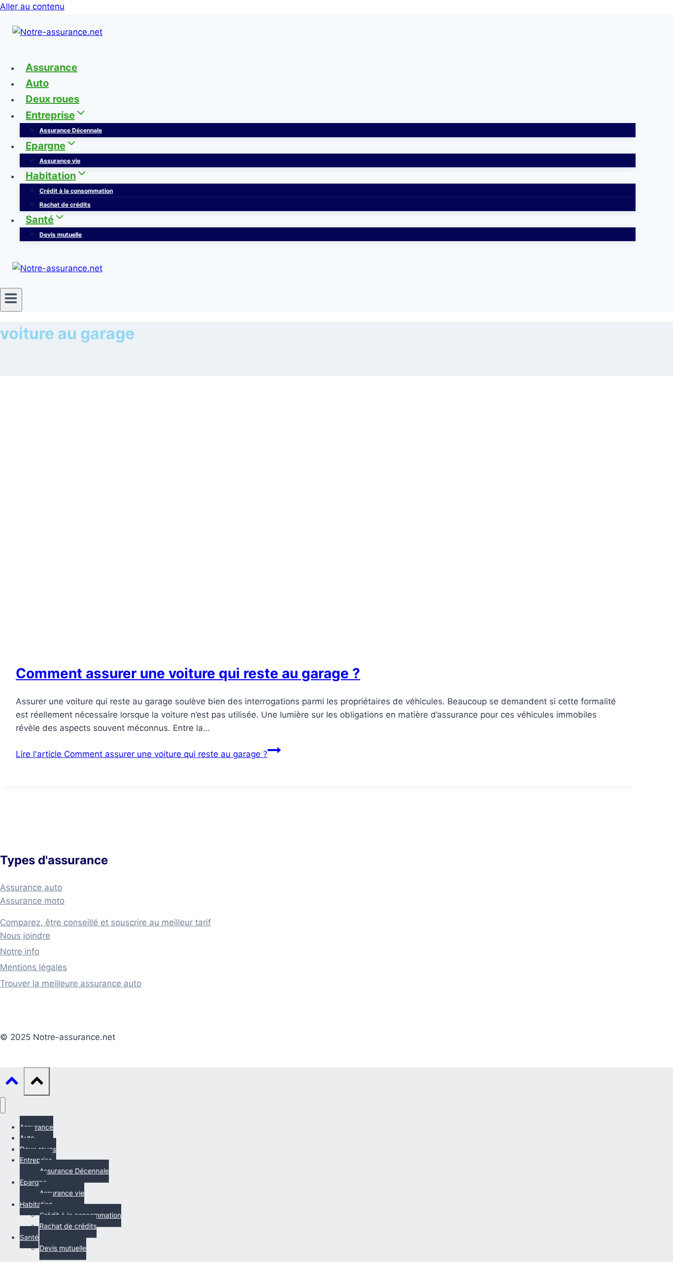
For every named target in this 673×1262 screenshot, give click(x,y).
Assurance (51, 67)
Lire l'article (142, 754)
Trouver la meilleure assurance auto (70, 983)
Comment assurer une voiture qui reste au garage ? (188, 673)
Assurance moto (32, 901)
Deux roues (52, 99)
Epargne (33, 1182)
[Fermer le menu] (2, 1105)
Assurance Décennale (70, 130)
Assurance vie (59, 160)
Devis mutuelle (60, 234)
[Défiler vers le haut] (12, 1082)
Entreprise (36, 1160)
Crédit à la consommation (76, 190)
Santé (29, 1237)
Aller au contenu (32, 6)
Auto (37, 83)
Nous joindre (25, 936)
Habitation (36, 1204)
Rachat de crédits (65, 204)
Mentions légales (33, 967)
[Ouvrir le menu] (11, 300)
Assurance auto (31, 887)
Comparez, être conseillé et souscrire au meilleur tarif (105, 922)
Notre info (19, 951)
